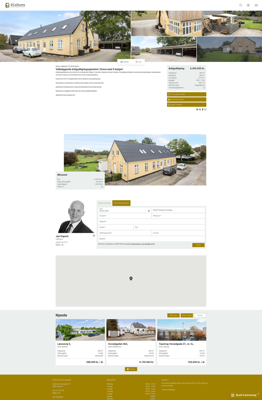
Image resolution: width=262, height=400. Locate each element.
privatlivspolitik (135, 244)
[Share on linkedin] (197, 109)
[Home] (67, 5)
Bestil (198, 245)
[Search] (241, 5)
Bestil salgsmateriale (121, 203)
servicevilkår (146, 244)
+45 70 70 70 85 (58, 390)
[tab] (104, 203)
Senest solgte (187, 315)
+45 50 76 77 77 (61, 242)
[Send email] (205, 109)
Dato (101, 209)
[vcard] (94, 237)
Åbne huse (173, 315)
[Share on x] (200, 109)
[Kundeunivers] (248, 5)
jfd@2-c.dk (59, 245)
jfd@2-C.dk (56, 393)
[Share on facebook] (203, 109)
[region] (131, 281)
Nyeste (200, 315)
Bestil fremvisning (104, 203)
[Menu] (256, 5)
